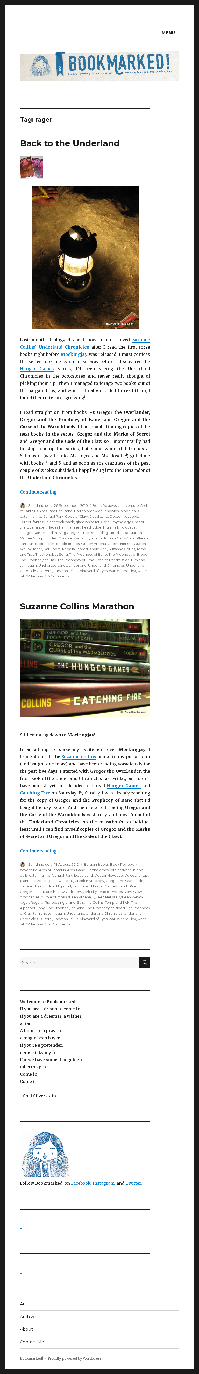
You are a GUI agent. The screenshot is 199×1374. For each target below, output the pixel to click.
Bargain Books (96, 864)
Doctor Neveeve (124, 516)
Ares (43, 511)
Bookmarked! (31, 1358)
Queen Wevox (131, 897)
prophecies (44, 543)
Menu (168, 32)
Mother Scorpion (34, 538)
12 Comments (59, 924)
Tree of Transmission (113, 560)
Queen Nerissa (120, 543)
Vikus (73, 571)
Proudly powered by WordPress (75, 1358)
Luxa (124, 533)
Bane (68, 511)
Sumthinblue (38, 505)
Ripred (82, 549)
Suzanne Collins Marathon (77, 606)
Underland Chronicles (64, 347)
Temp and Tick (117, 902)
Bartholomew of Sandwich (96, 511)
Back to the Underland (70, 143)
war (112, 571)
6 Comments (58, 576)
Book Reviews (105, 505)
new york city (79, 538)
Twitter (133, 1183)
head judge (92, 527)
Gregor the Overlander (125, 881)
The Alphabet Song (51, 554)
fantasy (39, 522)
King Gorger (69, 533)
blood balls (129, 511)
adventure (130, 505)
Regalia (68, 549)
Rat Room (52, 549)
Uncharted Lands (52, 565)
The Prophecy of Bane (88, 554)
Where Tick (126, 571)
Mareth (136, 533)
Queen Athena (93, 543)
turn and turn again (49, 913)
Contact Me (32, 1342)
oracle (97, 538)
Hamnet (74, 527)
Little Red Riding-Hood (100, 533)
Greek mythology (116, 522)
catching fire (30, 516)
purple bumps (68, 543)
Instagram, (104, 1183)
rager (37, 549)
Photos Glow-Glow (119, 538)
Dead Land (98, 516)
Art (23, 1303)
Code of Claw (76, 516)
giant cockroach (60, 522)
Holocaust (128, 527)
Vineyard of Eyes (94, 571)
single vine (98, 549)
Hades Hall (56, 527)
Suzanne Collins (122, 549)
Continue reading (38, 492)
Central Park (53, 516)
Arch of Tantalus (52, 870)
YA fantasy (34, 576)
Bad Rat (55, 511)
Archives (28, 1316)
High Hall (110, 527)
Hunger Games (37, 368)
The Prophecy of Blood (128, 554)
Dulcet (25, 522)
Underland (78, 565)
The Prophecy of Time (76, 560)
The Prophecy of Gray (38, 560)
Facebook (81, 1183)
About (26, 1329)
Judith (52, 533)
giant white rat (88, 522)
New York (58, 538)
